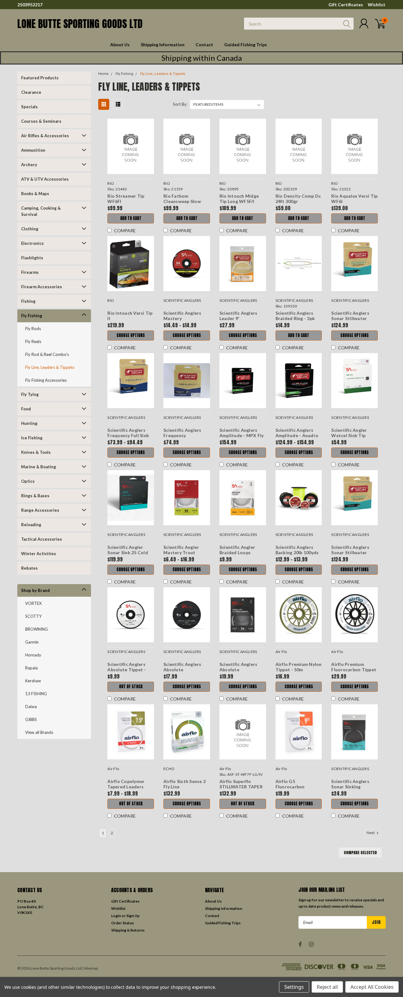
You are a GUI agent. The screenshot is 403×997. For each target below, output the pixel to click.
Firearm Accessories (41, 286)
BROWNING (36, 629)
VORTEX (33, 603)
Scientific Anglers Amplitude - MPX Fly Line (241, 435)
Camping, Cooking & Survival (41, 211)
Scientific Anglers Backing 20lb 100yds (297, 549)
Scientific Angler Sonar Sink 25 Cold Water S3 (127, 552)
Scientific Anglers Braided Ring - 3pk (295, 315)
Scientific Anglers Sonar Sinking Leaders (350, 787)
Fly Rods (33, 328)
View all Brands (39, 732)
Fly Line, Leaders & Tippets (49, 367)
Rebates (29, 568)
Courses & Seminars (41, 121)
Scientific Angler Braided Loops (237, 549)
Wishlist (376, 4)
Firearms (30, 272)
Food (26, 408)
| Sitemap (90, 968)
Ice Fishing (32, 437)
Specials (29, 106)
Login (116, 915)
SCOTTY (33, 616)
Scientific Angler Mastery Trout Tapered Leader (181, 552)
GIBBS (31, 719)
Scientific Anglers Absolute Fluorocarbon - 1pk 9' (242, 670)
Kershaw (33, 680)
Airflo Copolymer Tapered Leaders (126, 784)
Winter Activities (38, 553)
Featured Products (40, 77)
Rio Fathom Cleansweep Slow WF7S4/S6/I (182, 201)
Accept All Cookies (372, 986)
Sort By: (180, 104)
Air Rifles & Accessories (45, 135)
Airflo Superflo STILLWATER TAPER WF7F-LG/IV (241, 787)
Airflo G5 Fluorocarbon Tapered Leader (292, 787)
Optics (28, 481)
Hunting (29, 423)
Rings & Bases (35, 495)
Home (103, 74)
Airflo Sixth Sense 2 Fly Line (184, 784)
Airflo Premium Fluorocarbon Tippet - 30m (353, 670)
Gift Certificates (345, 4)
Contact (204, 44)
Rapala (31, 667)
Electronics (32, 243)
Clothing (29, 228)
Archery (29, 164)
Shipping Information (162, 44)
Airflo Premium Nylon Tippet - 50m (298, 667)
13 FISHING (36, 693)
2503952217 (30, 4)
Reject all (327, 986)
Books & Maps (35, 193)
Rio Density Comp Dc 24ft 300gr (298, 198)
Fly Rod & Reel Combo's (47, 354)
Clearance (31, 92)
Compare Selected (360, 852)
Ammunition (33, 150)
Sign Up (132, 915)
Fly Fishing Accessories (46, 380)
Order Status (122, 923)
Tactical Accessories (41, 539)
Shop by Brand (35, 590)
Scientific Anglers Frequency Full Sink (128, 432)
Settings (294, 986)
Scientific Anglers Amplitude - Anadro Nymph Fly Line (297, 435)
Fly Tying (30, 394)
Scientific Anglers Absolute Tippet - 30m (126, 670)
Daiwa (31, 706)
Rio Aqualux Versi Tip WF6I (354, 198)
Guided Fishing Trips (245, 44)
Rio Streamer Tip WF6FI (125, 198)
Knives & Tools (36, 452)
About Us (120, 44)
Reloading (31, 524)
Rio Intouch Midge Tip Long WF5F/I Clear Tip (239, 201)
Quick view (130, 146)
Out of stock (131, 687)
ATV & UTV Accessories (45, 179)
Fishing (28, 301)
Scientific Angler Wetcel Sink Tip (349, 432)
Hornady (33, 654)
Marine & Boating (38, 466)
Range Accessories (40, 510)
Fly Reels (33, 341)
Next (370, 832)
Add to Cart (130, 218)
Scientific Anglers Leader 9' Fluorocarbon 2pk (238, 318)
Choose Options (130, 335)
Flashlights (32, 257)
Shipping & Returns (128, 930)
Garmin (32, 642)
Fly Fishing (31, 315)
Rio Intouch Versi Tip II (129, 315)
